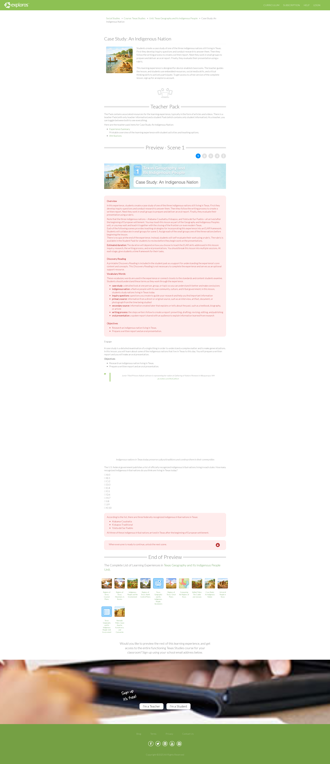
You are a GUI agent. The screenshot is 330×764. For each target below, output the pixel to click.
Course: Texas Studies (134, 18)
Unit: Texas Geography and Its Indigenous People (173, 18)
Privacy (169, 733)
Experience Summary (119, 129)
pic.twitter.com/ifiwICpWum (168, 379)
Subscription (291, 5)
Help (307, 5)
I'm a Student (178, 706)
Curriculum (271, 5)
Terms (153, 733)
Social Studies (113, 18)
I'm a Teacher (151, 706)
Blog (138, 733)
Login (316, 5)
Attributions (115, 135)
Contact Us (188, 733)
